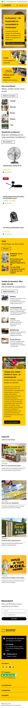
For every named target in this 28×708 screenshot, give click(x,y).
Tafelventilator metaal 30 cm (12, 166)
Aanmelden (14, 618)
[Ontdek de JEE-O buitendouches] (14, 527)
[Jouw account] (20, 5)
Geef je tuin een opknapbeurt (10, 503)
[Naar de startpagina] (6, 5)
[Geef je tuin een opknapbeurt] (14, 490)
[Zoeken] (17, 5)
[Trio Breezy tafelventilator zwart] (14, 217)
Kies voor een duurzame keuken (11, 465)
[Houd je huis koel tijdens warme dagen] (14, 565)
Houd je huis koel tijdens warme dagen (13, 578)
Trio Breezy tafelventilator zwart (13, 227)
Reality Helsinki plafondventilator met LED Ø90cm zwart (13, 197)
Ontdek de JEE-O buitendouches (11, 540)
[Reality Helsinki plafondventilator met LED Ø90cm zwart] (14, 186)
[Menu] (25, 5)
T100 (9, 703)
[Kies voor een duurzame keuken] (14, 452)
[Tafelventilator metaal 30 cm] (14, 155)
